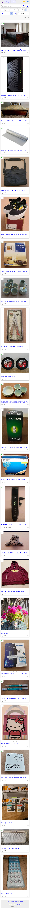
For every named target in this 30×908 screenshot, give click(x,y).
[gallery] (11, 13)
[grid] (8, 13)
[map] (14, 13)
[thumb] (5, 13)
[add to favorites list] (2, 53)
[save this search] (27, 6)
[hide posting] (28, 53)
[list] (2, 13)
